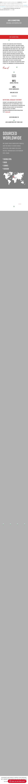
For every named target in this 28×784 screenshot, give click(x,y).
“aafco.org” (7, 112)
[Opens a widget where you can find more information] (17, 781)
